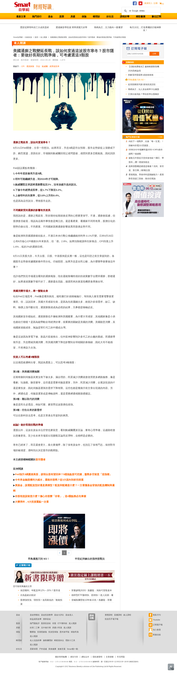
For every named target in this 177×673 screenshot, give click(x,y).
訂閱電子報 (157, 625)
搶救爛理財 (48, 640)
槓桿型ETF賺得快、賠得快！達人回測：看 (92, 595)
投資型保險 (53, 632)
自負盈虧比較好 (28, 595)
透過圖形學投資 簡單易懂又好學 (71, 27)
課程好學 (124, 17)
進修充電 (61, 649)
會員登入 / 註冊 (151, 3)
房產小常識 (57, 627)
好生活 (110, 17)
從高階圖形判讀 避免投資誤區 (142, 84)
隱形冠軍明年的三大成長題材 (34, 27)
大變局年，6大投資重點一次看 (32, 501)
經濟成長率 (54, 66)
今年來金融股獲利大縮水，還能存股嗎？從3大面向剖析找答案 (49, 479)
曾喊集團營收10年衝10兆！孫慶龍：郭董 (91, 600)
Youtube (156, 620)
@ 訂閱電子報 (23, 565)
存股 (54, 623)
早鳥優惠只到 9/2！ (39, 558)
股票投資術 (46, 623)
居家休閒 (34, 649)
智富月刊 (156, 615)
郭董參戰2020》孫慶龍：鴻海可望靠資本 (91, 590)
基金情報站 (35, 615)
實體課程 (109, 615)
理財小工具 (70, 640)
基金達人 (69, 615)
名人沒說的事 (35, 640)
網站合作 (85, 657)
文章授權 (110, 657)
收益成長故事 (35, 619)
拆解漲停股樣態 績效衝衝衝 (140, 75)
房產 (73, 17)
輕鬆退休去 (59, 640)
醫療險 (33, 632)
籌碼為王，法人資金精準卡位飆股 (143, 89)
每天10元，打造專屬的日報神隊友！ (145, 28)
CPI (22, 66)
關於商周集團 (61, 657)
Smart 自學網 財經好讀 (43, 7)
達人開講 (72, 623)
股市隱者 (40, 459)
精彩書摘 (140, 17)
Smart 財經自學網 (23, 7)
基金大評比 (59, 615)
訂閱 (154, 54)
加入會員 (156, 630)
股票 (61, 17)
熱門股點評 (35, 623)
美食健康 (52, 649)
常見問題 (121, 657)
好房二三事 (35, 627)
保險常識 (75, 632)
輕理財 (96, 17)
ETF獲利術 (62, 623)
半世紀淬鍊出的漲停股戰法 (90, 558)
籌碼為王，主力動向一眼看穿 (108, 27)
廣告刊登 (74, 657)
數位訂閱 (156, 17)
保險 (84, 17)
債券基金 (47, 619)
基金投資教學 (47, 615)
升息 (38, 66)
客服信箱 (156, 635)
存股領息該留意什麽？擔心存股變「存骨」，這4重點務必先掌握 (50, 496)
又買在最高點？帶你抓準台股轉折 (143, 94)
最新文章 (21, 17)
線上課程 (127, 615)
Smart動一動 (72, 649)
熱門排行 (37, 17)
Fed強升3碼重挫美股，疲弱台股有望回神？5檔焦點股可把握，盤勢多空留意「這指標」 (63, 474)
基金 (50, 17)
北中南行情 (46, 627)
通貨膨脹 (30, 66)
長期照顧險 (42, 632)
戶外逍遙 (43, 649)
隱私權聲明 (97, 657)
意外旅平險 (64, 632)
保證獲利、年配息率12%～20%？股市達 (40, 590)
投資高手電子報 (111, 619)
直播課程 (118, 615)
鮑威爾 (45, 66)
